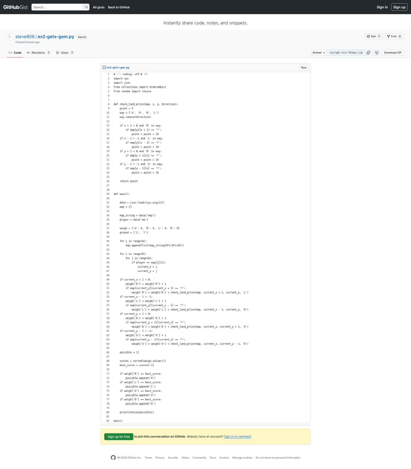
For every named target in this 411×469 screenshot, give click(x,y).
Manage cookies (242, 457)
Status (185, 457)
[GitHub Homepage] (113, 457)
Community (199, 457)
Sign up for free (119, 436)
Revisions (40, 52)
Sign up (399, 7)
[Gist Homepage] (15, 7)
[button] (368, 53)
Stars (67, 52)
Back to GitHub (119, 7)
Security (173, 457)
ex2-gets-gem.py (56, 36)
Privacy (160, 457)
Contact (224, 457)
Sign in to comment (237, 436)
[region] (205, 247)
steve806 (24, 36)
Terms (148, 457)
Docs (213, 457)
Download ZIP (392, 52)
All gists (99, 7)
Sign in (382, 7)
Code (17, 52)
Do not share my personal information (278, 457)
